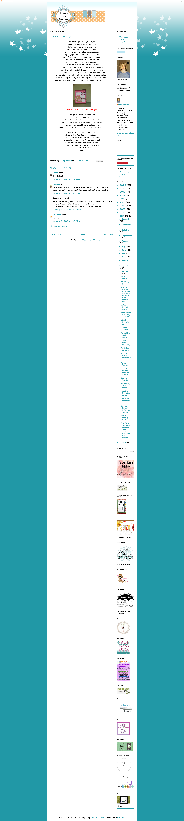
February (126, 266)
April (124, 257)
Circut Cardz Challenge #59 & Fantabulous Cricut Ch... (125, 294)
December (126, 219)
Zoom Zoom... (125, 328)
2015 (123, 202)
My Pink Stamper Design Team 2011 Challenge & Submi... (125, 430)
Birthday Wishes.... (125, 349)
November (126, 224)
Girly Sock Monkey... (126, 342)
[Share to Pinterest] (102, 161)
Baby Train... (124, 364)
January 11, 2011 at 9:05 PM (67, 209)
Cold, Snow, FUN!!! (124, 417)
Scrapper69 (124, 105)
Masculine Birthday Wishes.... (126, 315)
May (124, 253)
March (125, 260)
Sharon (56, 184)
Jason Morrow (98, 818)
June (124, 250)
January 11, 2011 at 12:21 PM (66, 193)
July (124, 246)
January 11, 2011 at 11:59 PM (67, 221)
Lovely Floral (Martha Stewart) (125, 409)
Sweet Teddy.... (125, 379)
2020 (123, 185)
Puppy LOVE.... (125, 277)
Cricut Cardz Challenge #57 (125, 371)
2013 (123, 209)
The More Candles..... (126, 400)
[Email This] (97, 161)
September (127, 235)
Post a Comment (59, 226)
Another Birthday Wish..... (125, 393)
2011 (122, 216)
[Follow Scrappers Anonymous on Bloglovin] (121, 52)
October (125, 230)
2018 (123, 192)
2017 (123, 195)
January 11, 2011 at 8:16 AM (66, 179)
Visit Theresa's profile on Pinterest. (123, 174)
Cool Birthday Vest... (125, 322)
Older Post (108, 235)
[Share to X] (99, 161)
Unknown (57, 214)
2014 (123, 206)
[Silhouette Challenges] (125, 715)
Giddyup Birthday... (126, 283)
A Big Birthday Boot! (125, 307)
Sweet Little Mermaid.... (126, 356)
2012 (123, 212)
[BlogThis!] (98, 161)
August (125, 241)
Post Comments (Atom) (88, 240)
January (125, 271)
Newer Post (56, 235)
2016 (123, 199)
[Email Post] (93, 160)
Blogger (120, 818)
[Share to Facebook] (101, 161)
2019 (123, 188)
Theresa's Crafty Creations (124, 39)
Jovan (55, 173)
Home (82, 235)
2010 (123, 443)
